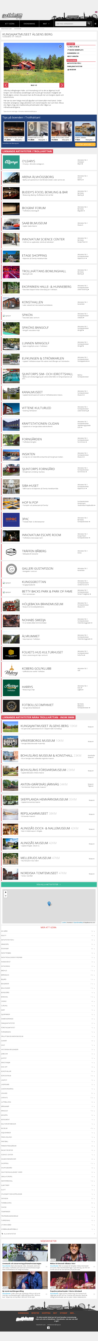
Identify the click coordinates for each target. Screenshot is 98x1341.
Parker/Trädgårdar (8, 1146)
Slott (3, 1190)
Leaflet (64, 922)
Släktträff (5, 1185)
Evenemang (29, 24)
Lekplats (4, 1098)
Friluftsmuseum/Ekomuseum (12, 1036)
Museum (4, 1128)
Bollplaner (5, 988)
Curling (4, 1006)
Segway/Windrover (8, 1159)
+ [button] (5, 892)
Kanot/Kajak (5, 1063)
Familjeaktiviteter (8, 1023)
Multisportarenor (8, 1124)
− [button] (5, 895)
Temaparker (5, 1212)
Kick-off (4, 1067)
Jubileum (4, 1054)
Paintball (4, 1141)
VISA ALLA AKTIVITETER (48, 884)
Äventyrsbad (6, 953)
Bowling (4, 997)
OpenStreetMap (78, 922)
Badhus (4, 971)
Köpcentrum (6, 1076)
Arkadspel (5, 944)
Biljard (3, 979)
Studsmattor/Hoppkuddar (11, 1194)
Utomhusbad (6, 1225)
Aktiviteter (17, 29)
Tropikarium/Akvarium (9, 1216)
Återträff (5, 949)
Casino (3, 1001)
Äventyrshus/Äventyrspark (11, 957)
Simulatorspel (6, 1177)
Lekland (4, 1093)
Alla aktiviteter (10, 1234)
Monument (5, 1120)
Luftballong (6, 1102)
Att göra (9, 24)
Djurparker (5, 1014)
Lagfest (4, 1080)
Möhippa (4, 1115)
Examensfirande (7, 1019)
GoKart (4, 1041)
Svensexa (4, 1198)
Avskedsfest (6, 962)
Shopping (4, 1163)
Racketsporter (7, 1150)
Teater (3, 1207)
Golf (3, 1045)
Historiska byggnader (9, 1050)
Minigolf (4, 1111)
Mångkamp (5, 1106)
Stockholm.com (6, 29)
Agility (3, 935)
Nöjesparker (6, 1133)
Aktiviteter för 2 (7, 940)
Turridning (5, 1220)
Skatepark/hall (7, 1181)
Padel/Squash (6, 1137)
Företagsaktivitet (8, 1028)
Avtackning (5, 966)
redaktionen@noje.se (54, 1325)
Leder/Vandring (7, 1089)
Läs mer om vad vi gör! (66, 1320)
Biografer (5, 984)
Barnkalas (5, 975)
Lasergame (5, 1084)
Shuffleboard (6, 1168)
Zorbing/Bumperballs (9, 1229)
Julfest (4, 1058)
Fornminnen (6, 1032)
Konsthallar (6, 1071)
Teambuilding (6, 1203)
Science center (7, 1155)
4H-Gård (4, 931)
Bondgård (5, 992)
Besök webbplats (76, 50)
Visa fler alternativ (84, 144)
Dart (3, 1010)
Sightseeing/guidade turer (11, 1172)
